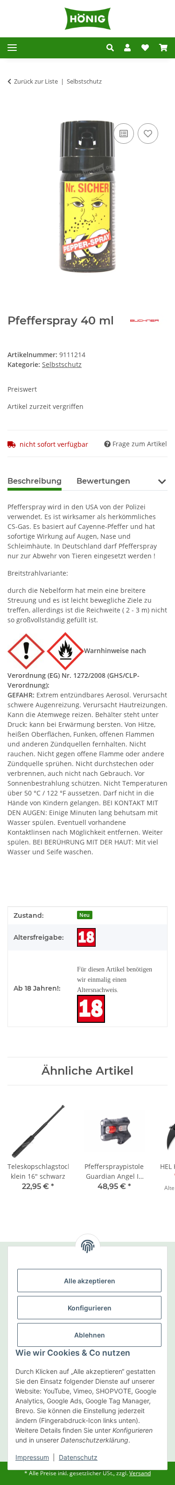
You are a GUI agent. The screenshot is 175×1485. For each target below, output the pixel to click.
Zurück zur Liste (36, 81)
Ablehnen (89, 1335)
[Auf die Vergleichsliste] (123, 133)
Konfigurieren (90, 1308)
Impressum (32, 1457)
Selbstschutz (62, 364)
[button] (110, 47)
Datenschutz (78, 1457)
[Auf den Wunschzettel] (148, 133)
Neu (84, 915)
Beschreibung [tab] (34, 481)
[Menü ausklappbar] (12, 48)
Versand (140, 1473)
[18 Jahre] (86, 937)
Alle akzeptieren (89, 1281)
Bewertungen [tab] (103, 481)
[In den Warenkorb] (14, 111)
